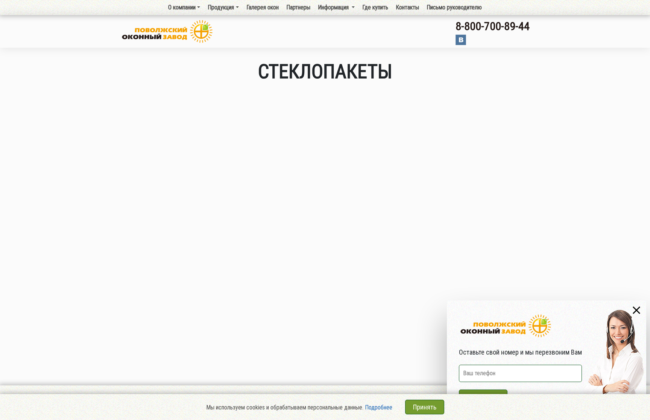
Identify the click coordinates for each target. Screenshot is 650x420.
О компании (182, 7)
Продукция (221, 7)
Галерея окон (262, 7)
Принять (424, 407)
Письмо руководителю (454, 7)
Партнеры (298, 7)
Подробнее (378, 407)
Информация (334, 7)
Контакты (407, 7)
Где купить (375, 7)
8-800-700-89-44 (493, 26)
